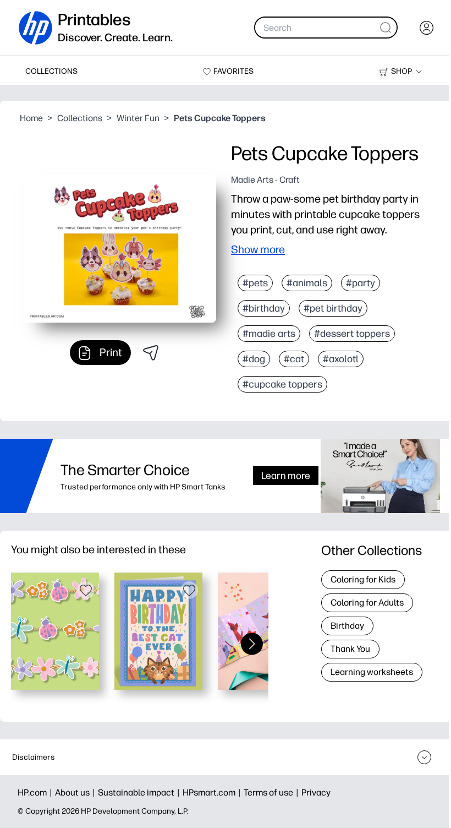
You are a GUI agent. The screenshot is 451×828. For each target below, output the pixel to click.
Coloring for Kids (363, 579)
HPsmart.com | (213, 792)
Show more (258, 249)
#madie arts (269, 334)
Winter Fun (138, 118)
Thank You (350, 649)
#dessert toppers (352, 334)
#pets (255, 283)
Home (31, 118)
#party (360, 283)
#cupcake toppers (282, 384)
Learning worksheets (372, 672)
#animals (307, 283)
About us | (76, 792)
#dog (254, 359)
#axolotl (341, 359)
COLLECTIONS (51, 71)
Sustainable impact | (140, 792)
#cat (294, 359)
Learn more (285, 475)
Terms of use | (272, 792)
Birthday (347, 625)
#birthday (264, 308)
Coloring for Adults (367, 602)
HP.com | (36, 792)
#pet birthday (333, 308)
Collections (79, 118)
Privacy (316, 792)
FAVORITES (233, 71)
